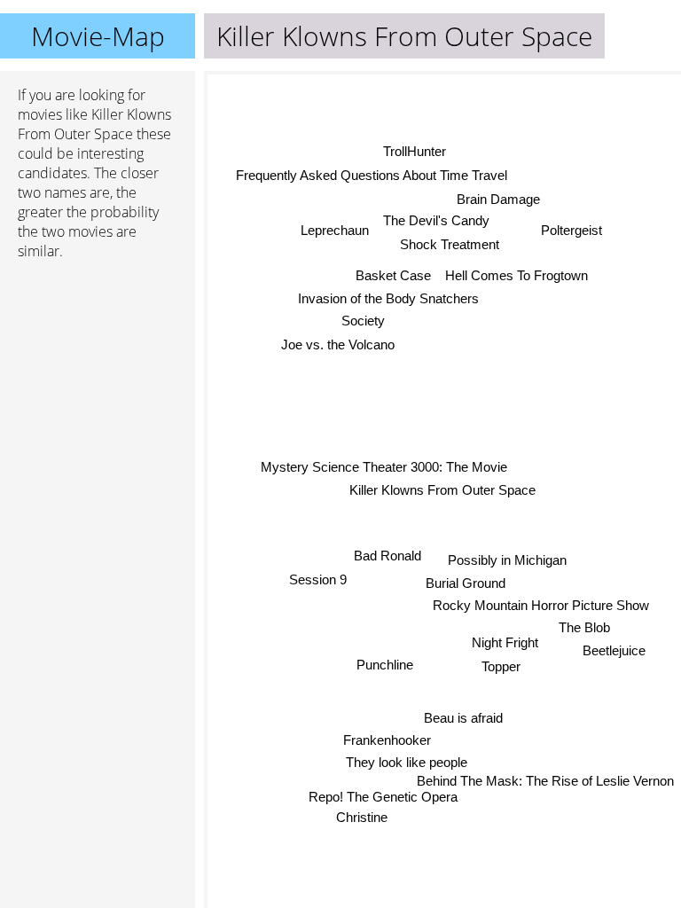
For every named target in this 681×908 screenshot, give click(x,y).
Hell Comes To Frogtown (516, 275)
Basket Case (393, 275)
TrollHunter (414, 151)
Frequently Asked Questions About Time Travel (371, 175)
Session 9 (318, 579)
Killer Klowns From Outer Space (442, 489)
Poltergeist (571, 230)
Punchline (384, 664)
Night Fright (505, 641)
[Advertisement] (97, 368)
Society (363, 320)
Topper (501, 665)
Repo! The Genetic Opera (379, 795)
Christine (361, 817)
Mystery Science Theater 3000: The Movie (384, 466)
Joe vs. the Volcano (338, 344)
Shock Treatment (447, 244)
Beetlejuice (614, 650)
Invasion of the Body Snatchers (388, 298)
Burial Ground (465, 583)
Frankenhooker (386, 740)
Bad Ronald (387, 556)
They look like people (407, 762)
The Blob (585, 627)
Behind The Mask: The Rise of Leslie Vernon (545, 780)
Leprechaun (334, 231)
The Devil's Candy (435, 220)
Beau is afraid (466, 717)
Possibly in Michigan (508, 560)
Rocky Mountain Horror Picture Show (542, 605)
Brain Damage (499, 199)
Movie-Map (98, 36)
